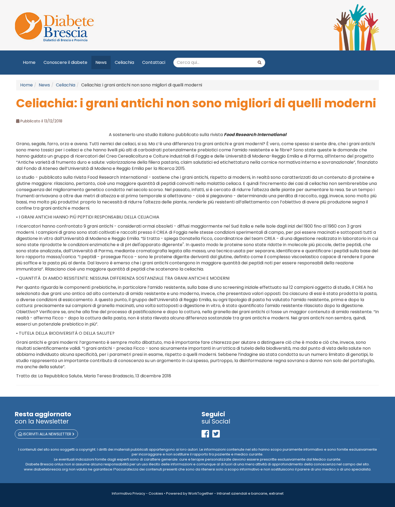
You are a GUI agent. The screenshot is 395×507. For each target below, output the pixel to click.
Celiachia (124, 62)
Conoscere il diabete (65, 62)
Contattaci (153, 62)
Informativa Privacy (128, 493)
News (101, 62)
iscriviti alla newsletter (47, 434)
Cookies (156, 493)
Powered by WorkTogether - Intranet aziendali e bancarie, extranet (224, 493)
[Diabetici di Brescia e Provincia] (104, 27)
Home (29, 62)
